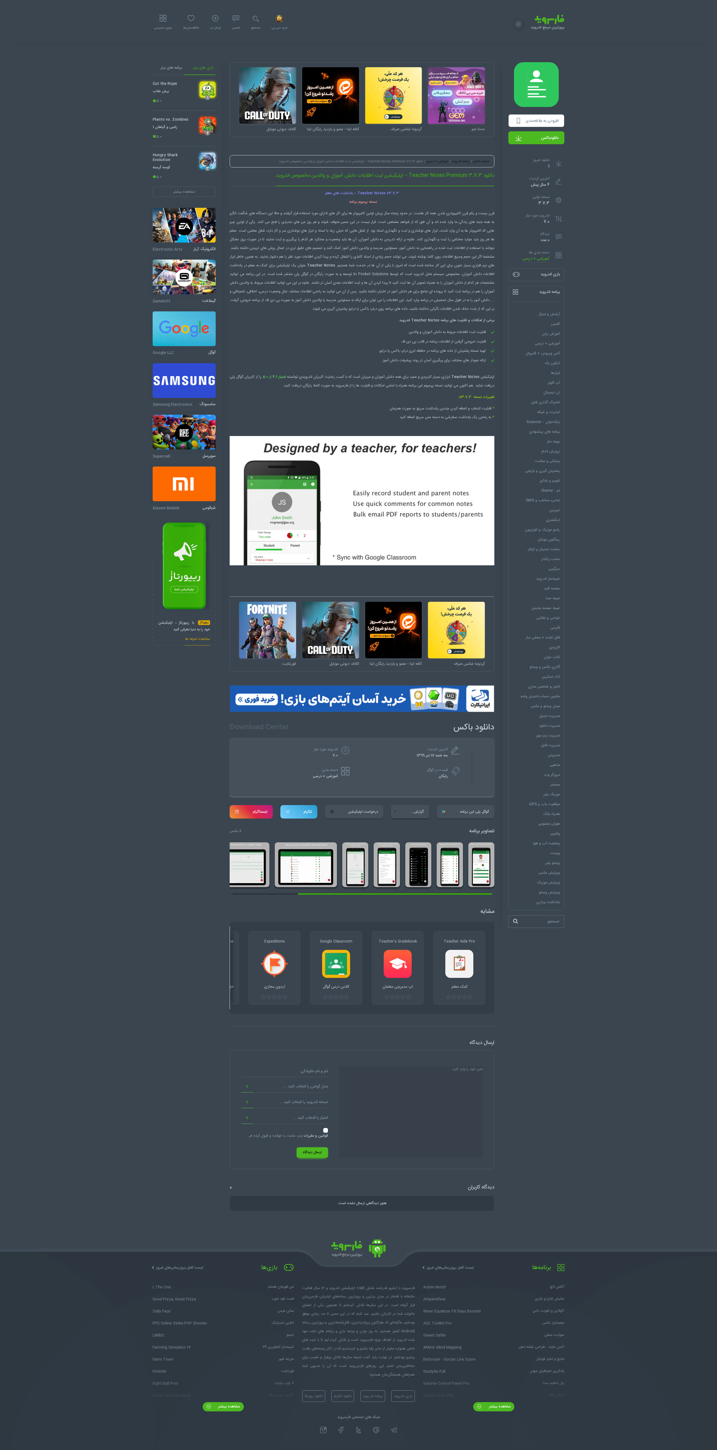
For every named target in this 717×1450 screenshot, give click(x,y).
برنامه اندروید (460, 161)
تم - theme (550, 490)
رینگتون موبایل (549, 539)
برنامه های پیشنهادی (544, 431)
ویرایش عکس (549, 872)
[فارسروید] (358, 1249)
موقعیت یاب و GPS (544, 804)
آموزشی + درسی (536, 258)
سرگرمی (554, 569)
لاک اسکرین (551, 676)
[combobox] (284, 1087)
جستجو (255, 28)
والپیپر (555, 833)
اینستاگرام (260, 812)
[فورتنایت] (267, 630)
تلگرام (308, 812)
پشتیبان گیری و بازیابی (542, 471)
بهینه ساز (553, 441)
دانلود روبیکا (314, 1396)
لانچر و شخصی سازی (544, 686)
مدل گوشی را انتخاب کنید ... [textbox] (305, 1086)
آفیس (555, 324)
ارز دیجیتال (551, 392)
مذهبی (555, 765)
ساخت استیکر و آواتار (544, 549)
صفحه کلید (552, 588)
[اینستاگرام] (323, 1430)
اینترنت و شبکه (548, 412)
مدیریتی (554, 755)
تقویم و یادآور (549, 480)
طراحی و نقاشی (548, 618)
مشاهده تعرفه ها (197, 639)
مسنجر (555, 784)
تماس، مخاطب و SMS (543, 500)
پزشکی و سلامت (547, 461)
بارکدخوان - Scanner (543, 422)
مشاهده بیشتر (499, 1407)
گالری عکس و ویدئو (545, 667)
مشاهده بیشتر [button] (184, 191)
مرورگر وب (552, 774)
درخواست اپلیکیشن (363, 812)
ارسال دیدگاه (312, 1152)
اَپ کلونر (554, 382)
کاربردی (554, 647)
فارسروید (341, 386)
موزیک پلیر (551, 794)
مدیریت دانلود (549, 725)
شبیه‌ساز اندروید (548, 578)
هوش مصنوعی (549, 823)
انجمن (236, 28)
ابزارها (555, 373)
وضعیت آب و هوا (546, 843)
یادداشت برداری (548, 902)
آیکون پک (552, 363)
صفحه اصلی (481, 161)
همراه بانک (551, 814)
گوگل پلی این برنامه (474, 812)
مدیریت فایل (550, 745)
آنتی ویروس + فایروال (543, 353)
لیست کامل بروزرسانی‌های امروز (450, 1268)
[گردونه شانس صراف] (393, 95)
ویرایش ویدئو (549, 892)
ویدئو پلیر (552, 863)
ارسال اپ (215, 28)
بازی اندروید (403, 1396)
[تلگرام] (394, 1430)
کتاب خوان (552, 657)
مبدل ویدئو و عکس (545, 706)
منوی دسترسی (163, 28)
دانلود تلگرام (342, 1396)
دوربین (554, 510)
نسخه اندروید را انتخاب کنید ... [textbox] (303, 1102)
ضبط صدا (553, 598)
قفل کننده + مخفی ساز (543, 637)
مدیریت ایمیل (549, 716)
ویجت (555, 853)
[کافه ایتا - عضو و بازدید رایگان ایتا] (330, 95)
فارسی (555, 627)
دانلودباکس (550, 138)
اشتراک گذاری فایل (545, 402)
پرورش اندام (550, 451)
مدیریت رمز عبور (548, 735)
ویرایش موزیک (548, 882)
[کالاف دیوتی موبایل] (267, 95)
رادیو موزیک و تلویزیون (542, 529)
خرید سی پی (279, 28)
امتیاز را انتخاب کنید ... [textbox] (310, 1118)
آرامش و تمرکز (549, 314)
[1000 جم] (456, 95)
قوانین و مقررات (315, 1136)
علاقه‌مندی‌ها (191, 28)
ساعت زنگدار (550, 559)
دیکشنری (553, 520)
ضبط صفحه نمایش (545, 608)
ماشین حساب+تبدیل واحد (540, 696)
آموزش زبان (551, 333)
